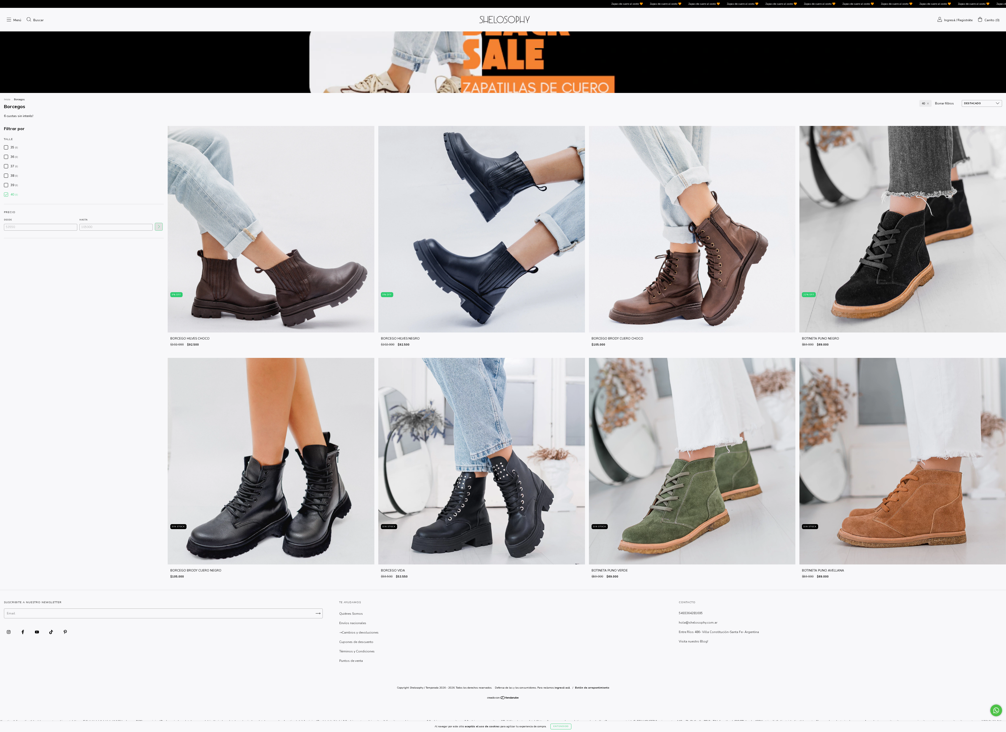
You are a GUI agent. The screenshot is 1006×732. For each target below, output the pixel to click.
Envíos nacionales (352, 623)
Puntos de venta (351, 661)
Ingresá (949, 20)
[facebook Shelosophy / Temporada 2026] (23, 632)
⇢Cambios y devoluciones (359, 632)
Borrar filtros (944, 103)
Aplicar (159, 227)
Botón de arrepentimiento (592, 688)
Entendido (560, 726)
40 (923, 103)
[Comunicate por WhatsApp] (996, 710)
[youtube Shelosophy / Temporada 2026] (37, 632)
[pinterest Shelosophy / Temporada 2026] (65, 632)
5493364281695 (691, 613)
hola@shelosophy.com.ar (698, 622)
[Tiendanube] (503, 698)
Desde (8, 219)
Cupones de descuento (356, 642)
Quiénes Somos (351, 614)
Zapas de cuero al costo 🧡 (424, 4)
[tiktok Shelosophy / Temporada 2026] (51, 632)
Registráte (965, 20)
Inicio (7, 99)
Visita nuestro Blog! (693, 641)
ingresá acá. (563, 688)
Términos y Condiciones (357, 651)
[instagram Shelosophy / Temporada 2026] (9, 632)
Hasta (83, 219)
